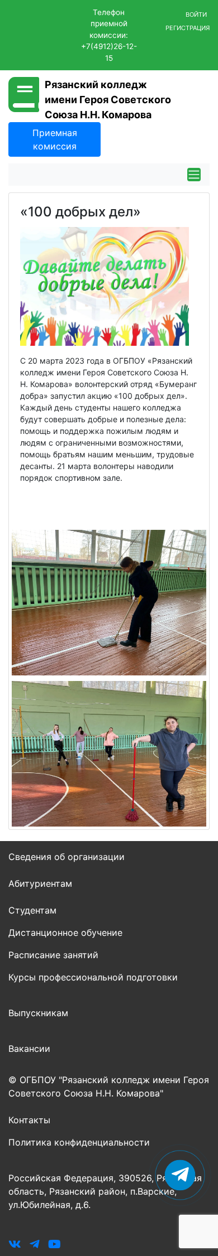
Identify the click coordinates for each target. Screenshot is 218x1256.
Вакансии (29, 1048)
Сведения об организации (66, 856)
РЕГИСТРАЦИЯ (187, 28)
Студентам (32, 910)
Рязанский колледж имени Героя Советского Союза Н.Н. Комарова (108, 99)
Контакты (29, 1119)
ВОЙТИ (196, 14)
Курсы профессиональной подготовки (93, 977)
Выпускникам (38, 1012)
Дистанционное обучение (65, 932)
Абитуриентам (40, 883)
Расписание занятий (53, 954)
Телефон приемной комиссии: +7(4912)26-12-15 (109, 35)
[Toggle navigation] (194, 174)
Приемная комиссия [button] (54, 139)
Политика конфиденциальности (79, 1142)
